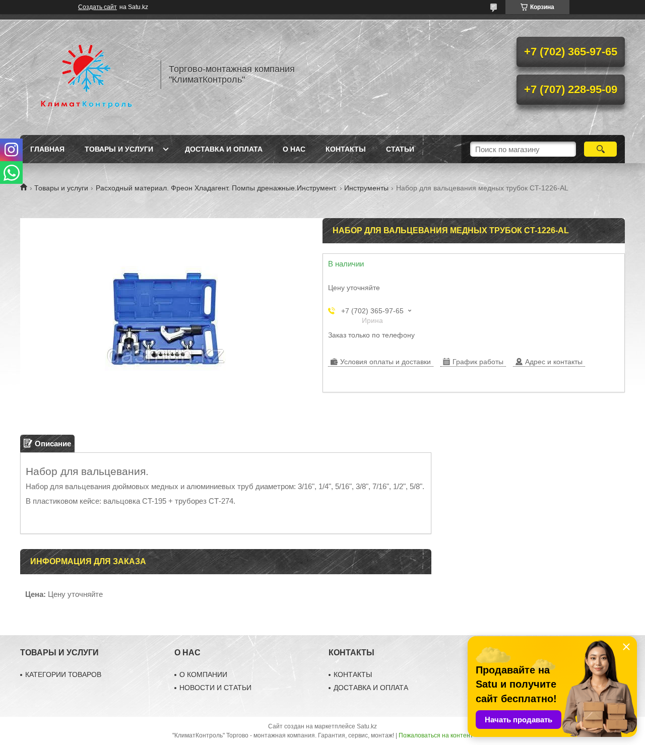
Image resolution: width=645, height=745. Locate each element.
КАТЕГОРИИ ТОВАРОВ (63, 674)
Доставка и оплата (224, 149)
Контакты (346, 149)
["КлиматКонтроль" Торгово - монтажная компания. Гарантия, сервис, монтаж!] (85, 74)
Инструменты (366, 188)
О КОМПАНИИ (203, 674)
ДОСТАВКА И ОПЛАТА (371, 688)
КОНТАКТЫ (353, 674)
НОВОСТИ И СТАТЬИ (215, 688)
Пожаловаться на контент (436, 735)
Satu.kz (367, 726)
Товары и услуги (119, 149)
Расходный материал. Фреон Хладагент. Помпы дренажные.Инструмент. (216, 188)
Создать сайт (97, 7)
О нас (294, 149)
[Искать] (600, 149)
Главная (47, 149)
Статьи (400, 149)
